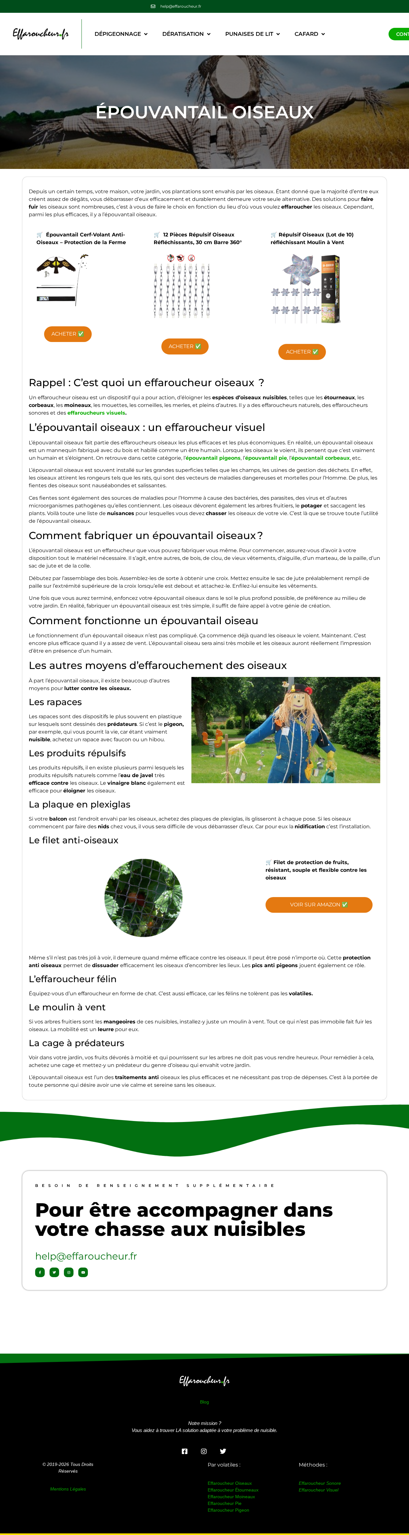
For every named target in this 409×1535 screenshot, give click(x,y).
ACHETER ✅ (67, 334)
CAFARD (306, 34)
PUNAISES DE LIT (249, 34)
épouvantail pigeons (213, 458)
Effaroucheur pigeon (228, 1510)
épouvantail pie (266, 458)
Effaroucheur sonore (320, 1483)
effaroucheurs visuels (96, 413)
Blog (204, 1401)
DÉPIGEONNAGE (118, 34)
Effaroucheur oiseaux (230, 1483)
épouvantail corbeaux (320, 458)
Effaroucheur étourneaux (233, 1489)
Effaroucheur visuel (318, 1489)
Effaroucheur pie (225, 1503)
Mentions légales (68, 1488)
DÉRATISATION (183, 34)
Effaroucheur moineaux (231, 1496)
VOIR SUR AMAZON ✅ (319, 905)
